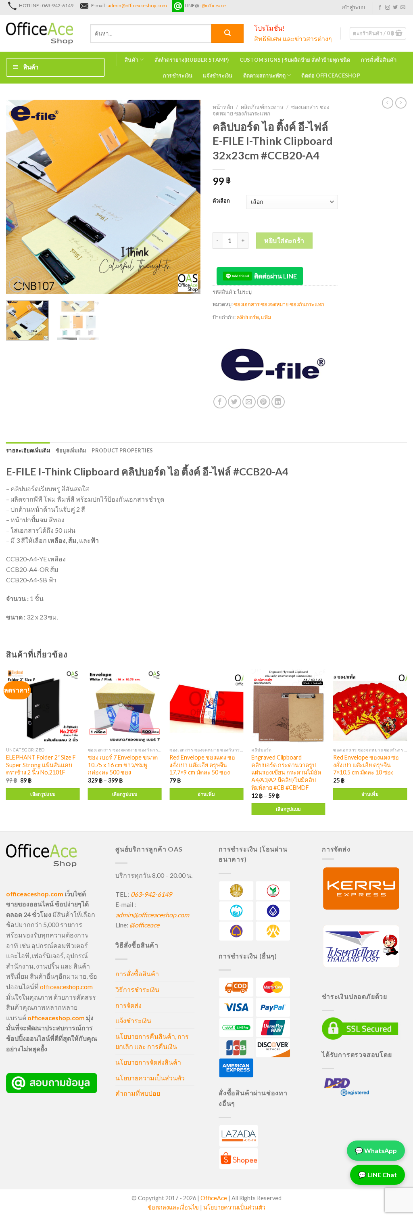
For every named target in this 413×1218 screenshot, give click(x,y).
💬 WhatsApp (376, 1148)
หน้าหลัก (223, 107)
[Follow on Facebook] (380, 7)
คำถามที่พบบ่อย (137, 1093)
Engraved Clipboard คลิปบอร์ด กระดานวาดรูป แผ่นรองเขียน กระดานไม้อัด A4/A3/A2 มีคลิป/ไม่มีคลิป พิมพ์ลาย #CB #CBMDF (286, 772)
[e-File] (273, 365)
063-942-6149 (151, 894)
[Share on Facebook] (220, 401)
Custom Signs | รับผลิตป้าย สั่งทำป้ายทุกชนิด (295, 60)
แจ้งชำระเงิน (217, 75)
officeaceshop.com (66, 986)
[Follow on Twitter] (395, 7)
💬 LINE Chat (377, 1172)
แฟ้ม (266, 317)
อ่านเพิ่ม (206, 794)
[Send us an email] (402, 7)
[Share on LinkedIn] (278, 401)
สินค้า (131, 60)
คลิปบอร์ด (247, 317)
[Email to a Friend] (249, 401)
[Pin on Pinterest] (263, 401)
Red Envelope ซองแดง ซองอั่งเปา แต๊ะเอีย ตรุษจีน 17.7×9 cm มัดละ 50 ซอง (202, 765)
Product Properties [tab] (122, 450)
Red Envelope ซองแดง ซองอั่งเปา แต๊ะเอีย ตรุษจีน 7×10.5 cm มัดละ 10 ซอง (366, 765)
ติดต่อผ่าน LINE (275, 276)
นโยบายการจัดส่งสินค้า (148, 1062)
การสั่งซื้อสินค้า (379, 60)
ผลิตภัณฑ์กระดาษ (262, 107)
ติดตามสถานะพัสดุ (264, 75)
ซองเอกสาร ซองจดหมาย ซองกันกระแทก (279, 304)
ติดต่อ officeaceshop (330, 75)
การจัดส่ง (128, 1005)
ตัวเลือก (221, 201)
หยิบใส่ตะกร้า (284, 240)
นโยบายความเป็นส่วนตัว (150, 1078)
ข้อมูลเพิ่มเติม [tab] (71, 450)
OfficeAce (213, 1198)
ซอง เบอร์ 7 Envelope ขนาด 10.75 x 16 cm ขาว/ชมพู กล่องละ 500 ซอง (123, 765)
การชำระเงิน (177, 75)
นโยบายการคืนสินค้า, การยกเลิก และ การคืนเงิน (152, 1041)
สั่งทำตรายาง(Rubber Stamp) (191, 60)
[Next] (186, 196)
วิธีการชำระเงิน (137, 989)
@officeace (214, 5)
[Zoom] (17, 284)
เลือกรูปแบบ (42, 794)
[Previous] (20, 196)
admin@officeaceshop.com (137, 5)
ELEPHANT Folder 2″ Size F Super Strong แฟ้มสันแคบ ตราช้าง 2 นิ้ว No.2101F (41, 765)
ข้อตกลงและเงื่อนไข (173, 1207)
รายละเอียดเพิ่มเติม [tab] (28, 450)
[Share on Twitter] (234, 401)
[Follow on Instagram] (387, 7)
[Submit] (227, 33)
